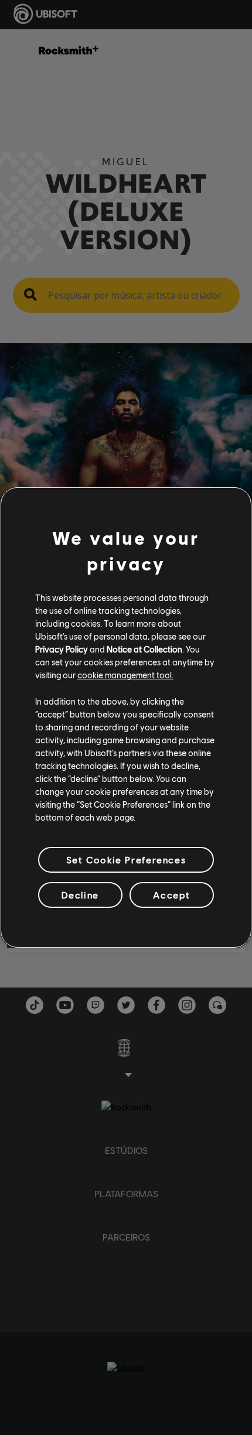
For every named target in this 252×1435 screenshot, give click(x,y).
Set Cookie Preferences (126, 859)
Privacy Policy (61, 649)
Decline (80, 894)
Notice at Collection (144, 649)
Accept (171, 894)
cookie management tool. (125, 674)
